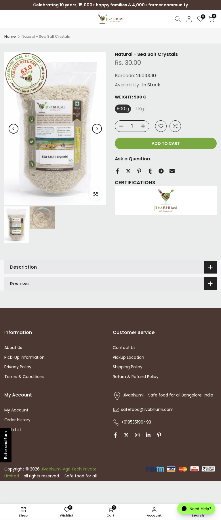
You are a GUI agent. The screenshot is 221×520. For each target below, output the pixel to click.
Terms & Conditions (24, 376)
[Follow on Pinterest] (159, 435)
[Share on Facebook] (117, 171)
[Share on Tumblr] (150, 171)
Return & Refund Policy (136, 376)
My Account (16, 410)
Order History (17, 420)
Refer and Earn (5, 445)
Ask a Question (132, 158)
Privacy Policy (17, 367)
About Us (13, 347)
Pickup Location (128, 357)
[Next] (97, 129)
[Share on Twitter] (128, 171)
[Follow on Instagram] (137, 435)
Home (10, 36)
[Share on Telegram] (161, 171)
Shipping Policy (127, 367)
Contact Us (124, 347)
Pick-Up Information (24, 357)
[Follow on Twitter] (126, 435)
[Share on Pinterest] (139, 171)
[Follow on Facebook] (115, 435)
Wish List (12, 429)
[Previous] (13, 129)
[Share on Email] (172, 171)
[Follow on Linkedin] (148, 435)
